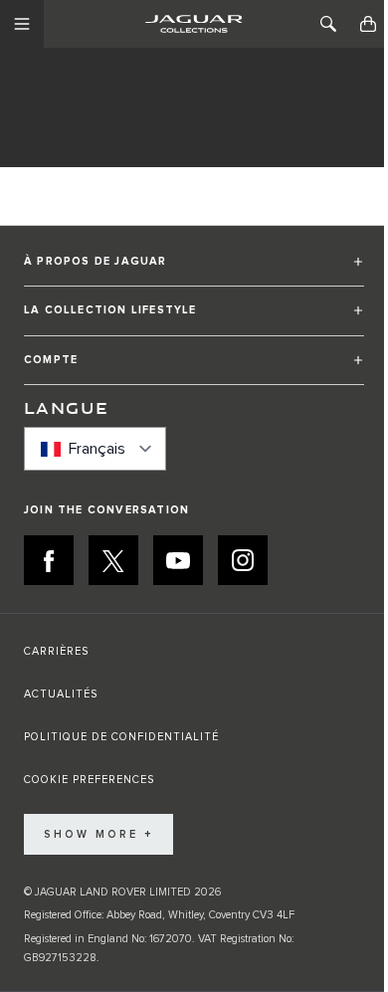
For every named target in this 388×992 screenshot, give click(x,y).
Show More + (98, 834)
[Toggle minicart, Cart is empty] (368, 24)
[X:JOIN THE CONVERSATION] (113, 560)
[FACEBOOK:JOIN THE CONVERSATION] (49, 560)
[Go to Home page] (193, 24)
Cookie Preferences (89, 779)
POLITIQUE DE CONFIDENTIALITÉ (121, 736)
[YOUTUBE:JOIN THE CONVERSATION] (178, 560)
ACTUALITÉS (60, 694)
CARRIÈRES (56, 651)
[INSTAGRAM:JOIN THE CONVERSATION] (243, 560)
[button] (194, 270)
